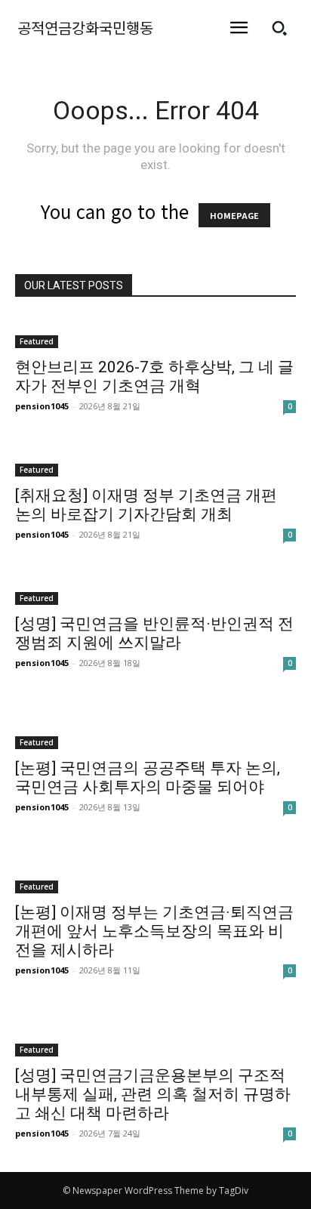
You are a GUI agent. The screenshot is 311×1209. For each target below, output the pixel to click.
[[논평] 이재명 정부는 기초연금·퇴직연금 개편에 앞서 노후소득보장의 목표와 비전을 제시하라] (155, 869)
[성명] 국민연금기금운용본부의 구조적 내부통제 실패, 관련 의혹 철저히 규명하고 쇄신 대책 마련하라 (153, 1094)
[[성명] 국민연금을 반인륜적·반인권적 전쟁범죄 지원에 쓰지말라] (155, 589)
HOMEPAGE (234, 215)
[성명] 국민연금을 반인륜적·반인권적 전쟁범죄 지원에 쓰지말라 (154, 633)
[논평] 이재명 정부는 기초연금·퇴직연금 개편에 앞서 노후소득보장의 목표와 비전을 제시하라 (154, 931)
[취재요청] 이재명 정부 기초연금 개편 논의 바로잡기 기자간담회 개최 (146, 504)
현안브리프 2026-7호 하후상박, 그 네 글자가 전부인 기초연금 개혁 (154, 376)
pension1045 (42, 406)
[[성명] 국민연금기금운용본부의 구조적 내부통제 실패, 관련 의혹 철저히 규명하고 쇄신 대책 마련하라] (155, 1032)
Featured (37, 341)
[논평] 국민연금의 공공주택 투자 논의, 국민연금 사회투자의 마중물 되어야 (147, 777)
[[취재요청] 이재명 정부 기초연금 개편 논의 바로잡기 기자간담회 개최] (155, 461)
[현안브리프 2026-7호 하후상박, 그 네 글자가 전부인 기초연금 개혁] (155, 332)
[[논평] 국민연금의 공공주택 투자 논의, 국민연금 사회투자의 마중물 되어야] (155, 725)
